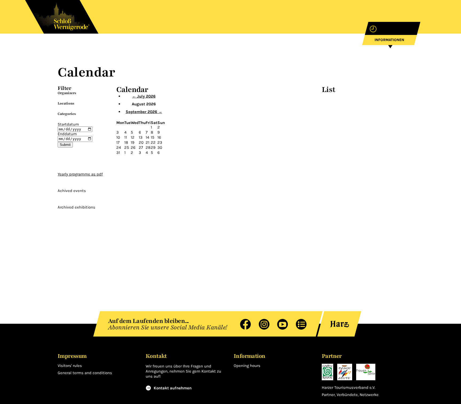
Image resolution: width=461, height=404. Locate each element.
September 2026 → (144, 111)
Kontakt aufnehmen (173, 388)
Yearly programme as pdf (80, 174)
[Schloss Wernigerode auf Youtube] (280, 324)
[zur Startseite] (61, 17)
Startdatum (68, 124)
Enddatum (67, 133)
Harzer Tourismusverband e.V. (348, 388)
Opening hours (247, 365)
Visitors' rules (70, 365)
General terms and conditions (85, 372)
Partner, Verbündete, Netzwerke (350, 395)
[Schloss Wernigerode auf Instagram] (261, 324)
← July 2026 (144, 96)
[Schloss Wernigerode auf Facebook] (242, 324)
